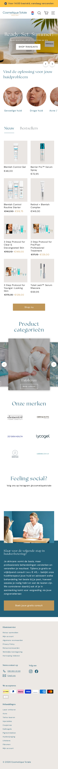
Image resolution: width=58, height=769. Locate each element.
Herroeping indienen (11, 656)
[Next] (52, 63)
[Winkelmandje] (46, 13)
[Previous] (45, 63)
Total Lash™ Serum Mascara (41, 286)
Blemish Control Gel (15, 166)
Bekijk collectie (29, 387)
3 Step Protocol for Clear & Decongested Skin (14, 244)
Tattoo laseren (9, 717)
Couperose (7, 725)
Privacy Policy (9, 644)
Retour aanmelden (10, 633)
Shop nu (29, 307)
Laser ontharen (9, 710)
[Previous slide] (4, 364)
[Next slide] (53, 364)
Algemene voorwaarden (13, 640)
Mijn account (8, 636)
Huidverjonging (9, 737)
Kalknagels (7, 729)
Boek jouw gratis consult (29, 605)
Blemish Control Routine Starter (12, 206)
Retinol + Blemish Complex (40, 206)
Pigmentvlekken (9, 733)
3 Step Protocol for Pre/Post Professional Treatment (41, 246)
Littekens (6, 741)
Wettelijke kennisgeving (13, 652)
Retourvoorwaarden (11, 648)
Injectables (7, 721)
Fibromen (6, 744)
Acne (5, 713)
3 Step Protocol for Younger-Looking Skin (14, 288)
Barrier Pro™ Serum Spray (42, 168)
